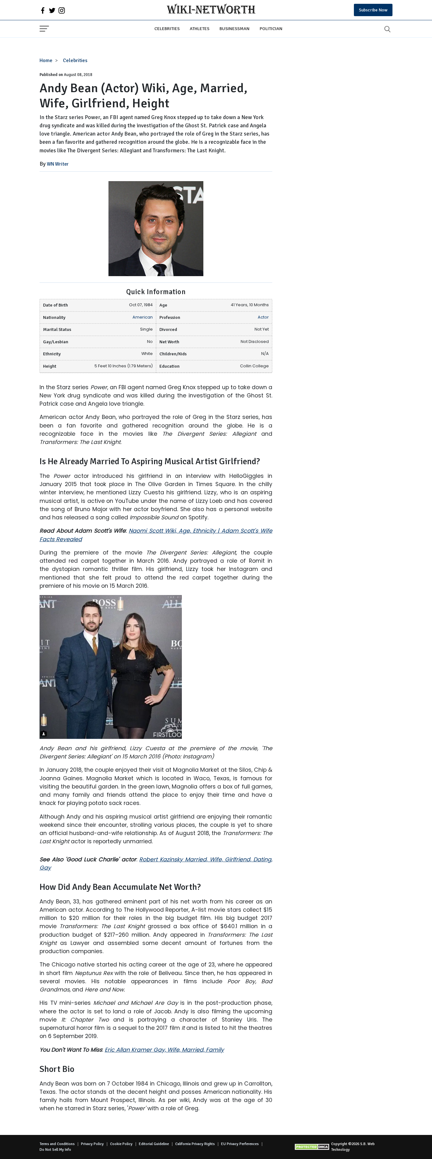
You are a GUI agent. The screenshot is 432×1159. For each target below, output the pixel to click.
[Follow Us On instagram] (62, 10)
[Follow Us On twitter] (52, 10)
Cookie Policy (121, 1144)
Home (46, 60)
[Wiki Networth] (211, 10)
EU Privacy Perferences (240, 1144)
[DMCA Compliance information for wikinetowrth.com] (312, 1146)
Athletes (199, 28)
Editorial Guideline (154, 1144)
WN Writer (58, 164)
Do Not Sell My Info (55, 1149)
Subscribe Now (373, 10)
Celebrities (167, 28)
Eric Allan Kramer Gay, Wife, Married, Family (164, 1050)
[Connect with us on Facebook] (43, 10)
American (143, 317)
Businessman (234, 28)
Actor (263, 317)
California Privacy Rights (195, 1144)
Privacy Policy (92, 1144)
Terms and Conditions (57, 1144)
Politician (271, 28)
